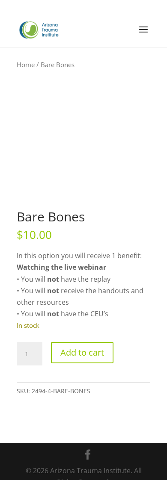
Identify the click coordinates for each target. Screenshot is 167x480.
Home (26, 64)
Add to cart (82, 352)
